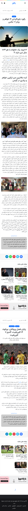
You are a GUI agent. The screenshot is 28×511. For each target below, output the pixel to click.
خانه (24, 10)
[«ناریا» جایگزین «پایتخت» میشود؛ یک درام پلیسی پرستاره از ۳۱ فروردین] (7, 289)
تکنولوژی (14, 506)
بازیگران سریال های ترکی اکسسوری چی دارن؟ (14, 242)
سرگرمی (20, 10)
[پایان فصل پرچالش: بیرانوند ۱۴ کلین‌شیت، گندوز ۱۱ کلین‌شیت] (21, 272)
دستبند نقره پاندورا (14, 235)
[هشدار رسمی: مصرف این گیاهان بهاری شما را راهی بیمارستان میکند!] (21, 289)
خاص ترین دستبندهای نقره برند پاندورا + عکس (14, 244)
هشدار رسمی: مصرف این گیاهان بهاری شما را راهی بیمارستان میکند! (21, 296)
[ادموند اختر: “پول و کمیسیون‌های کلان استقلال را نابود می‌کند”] (7, 272)
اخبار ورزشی (19, 506)
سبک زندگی (4, 506)
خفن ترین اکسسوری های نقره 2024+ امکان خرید (14, 239)
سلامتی (9, 506)
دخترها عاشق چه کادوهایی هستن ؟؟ (16, 246)
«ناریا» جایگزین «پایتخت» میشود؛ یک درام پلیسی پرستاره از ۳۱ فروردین (7, 296)
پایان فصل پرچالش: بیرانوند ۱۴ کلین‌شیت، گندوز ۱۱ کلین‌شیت (21, 280)
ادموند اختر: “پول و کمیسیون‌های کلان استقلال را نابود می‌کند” (7, 279)
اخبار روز (24, 506)
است (8, 60)
